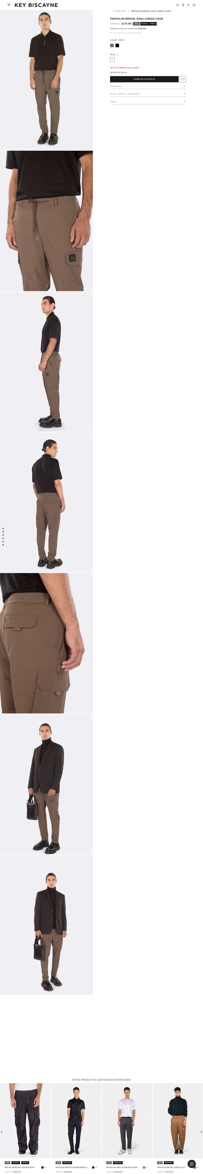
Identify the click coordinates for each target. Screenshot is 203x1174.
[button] (192, 1164)
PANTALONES (120, 11)
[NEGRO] (117, 45)
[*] (177, 5)
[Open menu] (188, 5)
